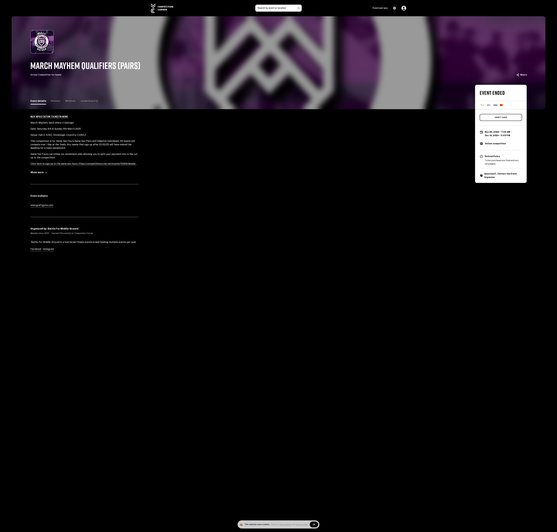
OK (314, 524)
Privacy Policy (285, 524)
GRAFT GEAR (501, 117)
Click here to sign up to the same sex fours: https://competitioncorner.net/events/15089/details (83, 163)
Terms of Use (301, 524)
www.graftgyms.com (41, 205)
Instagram (48, 249)
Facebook (35, 249)
